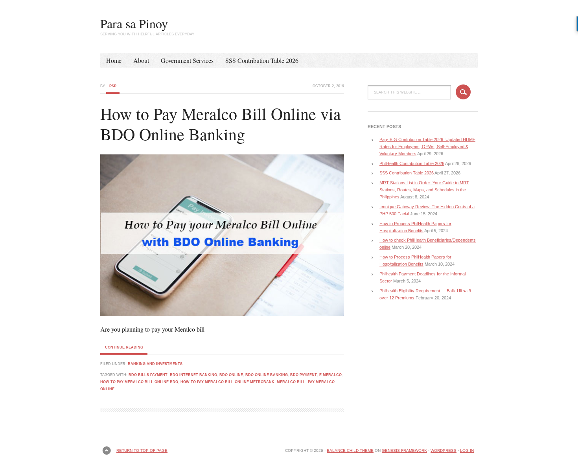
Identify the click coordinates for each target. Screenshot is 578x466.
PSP (112, 86)
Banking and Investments (155, 364)
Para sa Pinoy (134, 23)
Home (113, 60)
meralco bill (291, 382)
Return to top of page (142, 450)
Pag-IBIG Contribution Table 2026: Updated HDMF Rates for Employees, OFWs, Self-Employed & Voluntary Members (427, 146)
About (141, 60)
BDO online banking (266, 375)
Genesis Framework (404, 450)
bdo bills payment (148, 375)
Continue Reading (124, 347)
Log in (467, 450)
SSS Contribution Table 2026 (261, 60)
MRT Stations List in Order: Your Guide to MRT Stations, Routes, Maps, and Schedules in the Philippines (424, 189)
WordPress (444, 450)
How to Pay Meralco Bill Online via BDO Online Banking (220, 124)
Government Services (187, 60)
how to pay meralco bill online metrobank (227, 382)
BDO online (231, 375)
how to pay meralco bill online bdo (139, 382)
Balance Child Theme (350, 450)
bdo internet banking (193, 375)
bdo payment (303, 375)
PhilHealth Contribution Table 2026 (411, 163)
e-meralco (330, 375)
